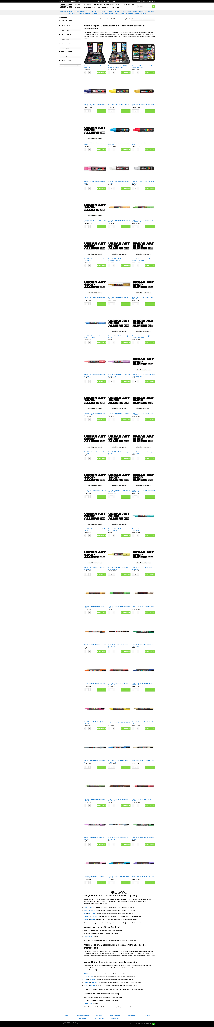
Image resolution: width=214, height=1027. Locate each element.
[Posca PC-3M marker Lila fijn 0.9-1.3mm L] (143, 863)
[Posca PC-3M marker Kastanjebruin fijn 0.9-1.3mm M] (119, 786)
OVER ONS (147, 1016)
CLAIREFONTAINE (81, 11)
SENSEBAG (124, 13)
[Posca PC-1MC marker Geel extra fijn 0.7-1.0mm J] (95, 284)
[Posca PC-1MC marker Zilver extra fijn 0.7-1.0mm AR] (95, 554)
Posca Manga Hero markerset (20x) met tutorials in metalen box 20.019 (118, 66)
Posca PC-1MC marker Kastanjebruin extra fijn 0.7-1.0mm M (142, 336)
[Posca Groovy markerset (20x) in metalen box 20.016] (95, 52)
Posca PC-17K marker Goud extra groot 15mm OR (143, 105)
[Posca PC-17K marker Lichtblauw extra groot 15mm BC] (119, 130)
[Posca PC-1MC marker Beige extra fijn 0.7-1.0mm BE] (95, 245)
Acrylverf (77, 4)
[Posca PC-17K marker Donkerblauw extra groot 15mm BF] (95, 91)
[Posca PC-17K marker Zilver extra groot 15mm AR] (143, 168)
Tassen (125, 4)
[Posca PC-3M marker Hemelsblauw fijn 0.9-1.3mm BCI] (119, 747)
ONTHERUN (95, 13)
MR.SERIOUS (142, 11)
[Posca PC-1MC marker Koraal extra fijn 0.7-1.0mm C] (95, 361)
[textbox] (69, 30)
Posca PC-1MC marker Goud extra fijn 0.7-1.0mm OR (118, 298)
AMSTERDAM (64, 11)
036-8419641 (133, 1023)
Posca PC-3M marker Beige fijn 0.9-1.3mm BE (143, 606)
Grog (85, 913)
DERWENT (95, 11)
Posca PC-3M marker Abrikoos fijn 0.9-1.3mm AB (94, 606)
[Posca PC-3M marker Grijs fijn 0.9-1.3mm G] (95, 747)
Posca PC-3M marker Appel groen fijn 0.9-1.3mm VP (119, 606)
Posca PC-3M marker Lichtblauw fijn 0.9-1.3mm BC (118, 877)
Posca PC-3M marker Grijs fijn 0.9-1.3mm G (94, 761)
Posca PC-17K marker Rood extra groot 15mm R (143, 143)
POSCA (102, 13)
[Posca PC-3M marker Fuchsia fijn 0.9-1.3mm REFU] (95, 709)
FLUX (105, 11)
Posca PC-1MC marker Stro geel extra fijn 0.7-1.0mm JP (119, 491)
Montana (94, 916)
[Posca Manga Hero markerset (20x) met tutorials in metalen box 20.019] (119, 52)
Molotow (87, 916)
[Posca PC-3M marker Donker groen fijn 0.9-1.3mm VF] (143, 631)
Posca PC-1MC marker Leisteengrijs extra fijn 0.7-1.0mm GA (143, 375)
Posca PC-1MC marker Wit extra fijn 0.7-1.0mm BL (94, 529)
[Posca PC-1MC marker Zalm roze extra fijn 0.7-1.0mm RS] (119, 516)
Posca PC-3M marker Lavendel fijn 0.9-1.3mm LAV (94, 838)
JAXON (124, 11)
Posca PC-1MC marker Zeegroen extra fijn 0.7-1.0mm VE (142, 529)
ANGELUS (71, 11)
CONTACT (131, 1016)
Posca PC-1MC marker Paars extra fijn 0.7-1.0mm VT (118, 452)
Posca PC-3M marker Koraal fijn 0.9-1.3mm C (141, 799)
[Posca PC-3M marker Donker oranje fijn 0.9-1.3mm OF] (95, 670)
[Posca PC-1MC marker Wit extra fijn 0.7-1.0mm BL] (95, 516)
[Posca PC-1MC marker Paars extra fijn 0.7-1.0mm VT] (119, 438)
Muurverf (131, 4)
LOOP (129, 11)
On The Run (92, 913)
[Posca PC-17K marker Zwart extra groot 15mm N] (95, 207)
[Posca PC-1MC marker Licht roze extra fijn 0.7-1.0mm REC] (119, 400)
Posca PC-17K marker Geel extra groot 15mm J (118, 105)
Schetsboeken (86, 8)
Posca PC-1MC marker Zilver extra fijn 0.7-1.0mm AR (94, 568)
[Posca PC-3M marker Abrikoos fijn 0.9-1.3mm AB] (95, 593)
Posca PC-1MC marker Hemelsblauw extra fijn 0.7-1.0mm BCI (93, 336)
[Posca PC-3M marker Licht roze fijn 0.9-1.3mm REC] (95, 863)
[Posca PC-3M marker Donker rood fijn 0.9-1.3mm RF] (119, 670)
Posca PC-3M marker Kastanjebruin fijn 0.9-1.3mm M (118, 799)
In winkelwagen (101, 72)
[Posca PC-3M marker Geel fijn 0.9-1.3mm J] (119, 709)
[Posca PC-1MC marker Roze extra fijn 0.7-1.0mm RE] (95, 477)
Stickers (78, 8)
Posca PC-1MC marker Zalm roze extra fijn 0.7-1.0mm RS (118, 529)
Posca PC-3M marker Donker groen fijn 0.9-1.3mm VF (142, 645)
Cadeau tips (116, 8)
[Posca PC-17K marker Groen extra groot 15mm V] (95, 130)
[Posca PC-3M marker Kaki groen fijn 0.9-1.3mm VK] (95, 786)
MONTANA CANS (72, 13)
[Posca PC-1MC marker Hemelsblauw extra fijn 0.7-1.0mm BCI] (95, 323)
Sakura (92, 919)
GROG (110, 11)
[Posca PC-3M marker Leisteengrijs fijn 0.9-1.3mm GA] (119, 824)
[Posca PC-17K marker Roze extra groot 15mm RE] (95, 168)
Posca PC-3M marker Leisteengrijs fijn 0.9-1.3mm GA (118, 838)
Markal (86, 919)
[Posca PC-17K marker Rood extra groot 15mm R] (143, 130)
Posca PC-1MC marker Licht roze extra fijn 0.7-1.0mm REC (118, 413)
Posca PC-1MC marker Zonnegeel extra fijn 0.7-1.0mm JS (118, 568)
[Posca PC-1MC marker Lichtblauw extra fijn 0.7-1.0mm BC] (143, 400)
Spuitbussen (110, 4)
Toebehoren (106, 8)
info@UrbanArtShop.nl (144, 1023)
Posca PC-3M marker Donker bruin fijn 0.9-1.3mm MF (118, 645)
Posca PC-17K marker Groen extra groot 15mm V (95, 143)
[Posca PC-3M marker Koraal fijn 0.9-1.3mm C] (143, 786)
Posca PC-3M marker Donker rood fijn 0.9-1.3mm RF (118, 684)
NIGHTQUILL (86, 13)
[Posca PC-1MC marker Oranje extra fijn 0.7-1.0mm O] (95, 438)
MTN (80, 13)
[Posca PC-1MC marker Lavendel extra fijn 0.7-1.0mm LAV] (119, 361)
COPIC (89, 11)
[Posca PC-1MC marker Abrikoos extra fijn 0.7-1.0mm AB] (119, 207)
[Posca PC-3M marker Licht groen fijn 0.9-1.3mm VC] (143, 824)
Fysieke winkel (88, 936)
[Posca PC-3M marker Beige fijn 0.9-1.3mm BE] (143, 593)
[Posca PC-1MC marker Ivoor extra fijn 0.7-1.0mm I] (119, 323)
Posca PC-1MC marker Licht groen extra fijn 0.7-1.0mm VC (94, 413)
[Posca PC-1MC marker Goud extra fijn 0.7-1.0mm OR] (119, 284)
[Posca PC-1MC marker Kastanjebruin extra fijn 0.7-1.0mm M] (143, 323)
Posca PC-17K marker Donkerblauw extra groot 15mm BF (95, 105)
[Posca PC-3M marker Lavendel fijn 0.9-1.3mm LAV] (95, 824)
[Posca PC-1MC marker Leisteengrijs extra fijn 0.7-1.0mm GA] (143, 361)
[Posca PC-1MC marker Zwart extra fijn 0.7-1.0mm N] (143, 554)
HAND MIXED (117, 11)
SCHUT (117, 13)
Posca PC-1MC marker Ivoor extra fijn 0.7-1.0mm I (118, 336)
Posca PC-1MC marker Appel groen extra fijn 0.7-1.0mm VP (143, 221)
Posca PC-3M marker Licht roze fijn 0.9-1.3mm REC (94, 877)
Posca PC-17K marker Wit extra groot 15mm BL (118, 182)
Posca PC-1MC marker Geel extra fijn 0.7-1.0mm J (95, 298)
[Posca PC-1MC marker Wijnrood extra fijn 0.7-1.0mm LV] (143, 477)
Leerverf (88, 4)
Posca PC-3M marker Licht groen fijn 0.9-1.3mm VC (143, 838)
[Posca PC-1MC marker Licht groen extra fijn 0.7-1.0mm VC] (95, 400)
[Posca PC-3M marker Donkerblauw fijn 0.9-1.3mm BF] (143, 670)
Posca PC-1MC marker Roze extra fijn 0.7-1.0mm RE (95, 491)
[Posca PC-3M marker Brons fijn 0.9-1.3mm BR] (95, 631)
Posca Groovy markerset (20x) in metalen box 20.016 (95, 66)
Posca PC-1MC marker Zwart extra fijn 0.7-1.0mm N (142, 568)
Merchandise (96, 8)
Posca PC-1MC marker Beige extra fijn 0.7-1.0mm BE (94, 259)
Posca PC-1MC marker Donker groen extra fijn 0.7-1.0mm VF (118, 259)
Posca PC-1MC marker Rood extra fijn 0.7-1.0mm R (142, 452)
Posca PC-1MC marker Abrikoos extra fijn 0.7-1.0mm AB (119, 221)
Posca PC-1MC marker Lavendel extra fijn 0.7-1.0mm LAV (119, 375)
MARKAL (135, 11)
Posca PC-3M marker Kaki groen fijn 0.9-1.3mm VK (94, 799)
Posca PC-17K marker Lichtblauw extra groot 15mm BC (118, 143)
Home (61, 21)
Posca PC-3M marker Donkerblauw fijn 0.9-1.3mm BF (142, 684)
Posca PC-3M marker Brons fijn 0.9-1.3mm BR (95, 645)
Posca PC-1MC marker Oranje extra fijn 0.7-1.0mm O (94, 452)
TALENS (137, 13)
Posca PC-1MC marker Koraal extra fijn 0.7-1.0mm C (94, 375)
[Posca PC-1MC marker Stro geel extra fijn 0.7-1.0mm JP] (119, 477)
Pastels (102, 4)
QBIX (106, 13)
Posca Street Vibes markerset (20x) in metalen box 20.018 (142, 66)
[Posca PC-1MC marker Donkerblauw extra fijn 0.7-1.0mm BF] (143, 245)
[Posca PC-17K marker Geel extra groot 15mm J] (119, 91)
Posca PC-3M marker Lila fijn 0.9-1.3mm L (143, 876)
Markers (95, 4)
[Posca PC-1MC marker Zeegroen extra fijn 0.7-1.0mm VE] (143, 516)
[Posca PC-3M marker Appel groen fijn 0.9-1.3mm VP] (119, 593)
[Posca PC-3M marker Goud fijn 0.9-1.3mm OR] (143, 709)
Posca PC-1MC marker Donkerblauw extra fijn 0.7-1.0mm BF (142, 259)
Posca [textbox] (69, 65)
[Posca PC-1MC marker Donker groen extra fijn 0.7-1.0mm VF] (119, 245)
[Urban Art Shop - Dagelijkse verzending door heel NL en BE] (65, 6)
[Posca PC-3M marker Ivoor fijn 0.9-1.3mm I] (143, 747)
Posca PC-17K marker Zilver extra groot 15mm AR (143, 182)
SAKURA (111, 13)
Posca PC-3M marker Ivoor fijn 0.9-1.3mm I (143, 761)
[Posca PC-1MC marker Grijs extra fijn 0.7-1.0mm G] (143, 284)
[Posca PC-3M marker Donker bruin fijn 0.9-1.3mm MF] (119, 631)
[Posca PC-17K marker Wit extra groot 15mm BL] (119, 168)
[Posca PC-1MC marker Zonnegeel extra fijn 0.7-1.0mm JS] (119, 554)
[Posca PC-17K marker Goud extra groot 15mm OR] (143, 91)
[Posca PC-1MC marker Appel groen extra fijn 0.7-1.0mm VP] (143, 207)
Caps (83, 4)
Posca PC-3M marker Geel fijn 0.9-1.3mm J (119, 722)
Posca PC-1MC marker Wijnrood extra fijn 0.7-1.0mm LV (143, 491)
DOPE (101, 11)
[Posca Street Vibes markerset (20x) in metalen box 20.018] (143, 52)
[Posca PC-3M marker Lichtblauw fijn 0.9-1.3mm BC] (119, 863)
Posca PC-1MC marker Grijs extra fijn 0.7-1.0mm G (143, 298)
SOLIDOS (130, 13)
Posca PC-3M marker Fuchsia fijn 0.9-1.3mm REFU (94, 722)
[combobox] (70, 30)
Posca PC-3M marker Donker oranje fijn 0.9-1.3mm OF (94, 684)
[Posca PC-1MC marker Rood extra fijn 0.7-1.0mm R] (143, 438)
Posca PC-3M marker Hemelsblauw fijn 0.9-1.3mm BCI (118, 761)
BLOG (66, 1016)
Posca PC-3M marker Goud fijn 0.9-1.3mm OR (143, 722)
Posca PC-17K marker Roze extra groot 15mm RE (94, 182)
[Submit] (153, 6)
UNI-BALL (143, 13)
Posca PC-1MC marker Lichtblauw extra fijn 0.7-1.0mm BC (142, 413)
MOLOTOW (151, 11)
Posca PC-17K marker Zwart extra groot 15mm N (95, 221)
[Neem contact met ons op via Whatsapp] (153, 1023)
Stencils (119, 4)
